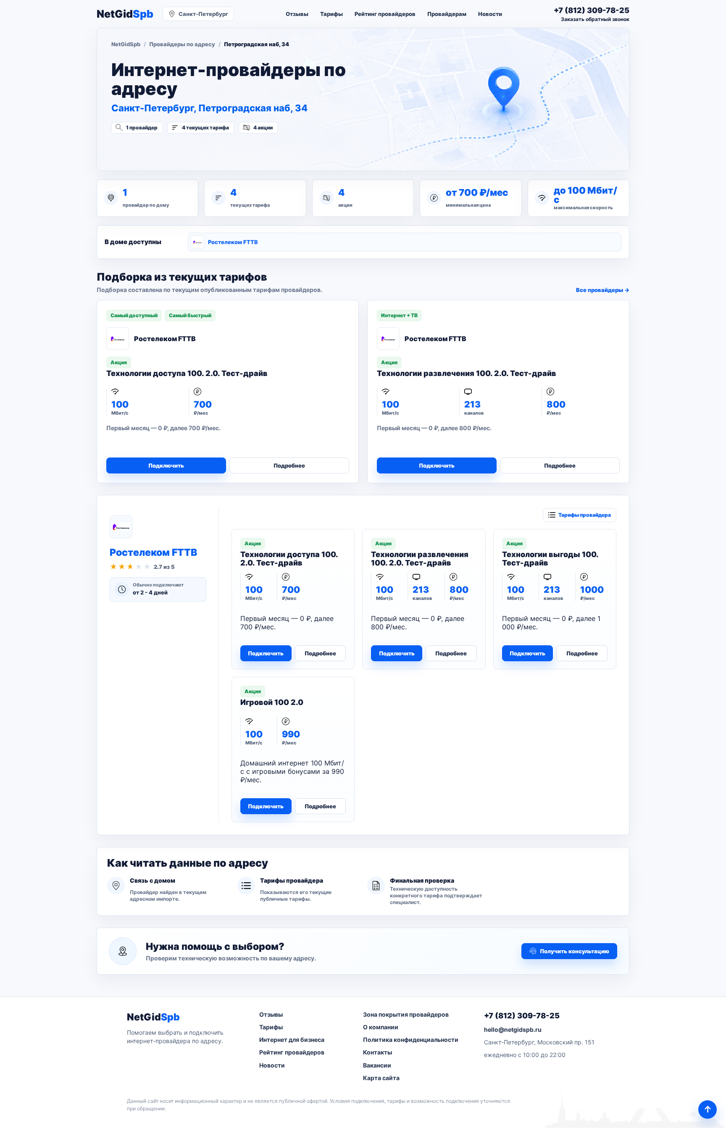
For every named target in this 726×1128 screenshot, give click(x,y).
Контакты (377, 1052)
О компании (380, 1027)
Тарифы (331, 14)
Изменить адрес (153, 150)
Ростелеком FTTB (233, 242)
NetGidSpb (125, 44)
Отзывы (297, 14)
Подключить (166, 465)
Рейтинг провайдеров (385, 14)
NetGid (125, 14)
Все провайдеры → (602, 290)
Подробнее (289, 465)
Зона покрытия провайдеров (406, 1014)
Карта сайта (381, 1077)
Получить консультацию (574, 951)
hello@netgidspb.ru (513, 1029)
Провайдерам (446, 14)
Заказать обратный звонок (595, 19)
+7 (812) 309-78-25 (522, 1015)
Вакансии (377, 1065)
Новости (490, 14)
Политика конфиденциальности (410, 1039)
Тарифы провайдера (584, 515)
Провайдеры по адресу (182, 44)
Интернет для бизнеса (291, 1039)
